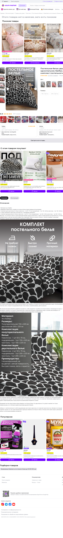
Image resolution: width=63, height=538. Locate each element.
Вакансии (4, 482)
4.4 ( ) (53, 75)
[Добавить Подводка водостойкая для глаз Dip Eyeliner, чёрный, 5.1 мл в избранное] (44, 420)
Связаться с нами (36, 480)
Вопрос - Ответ (36, 482)
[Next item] (2, 102)
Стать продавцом (47, 1)
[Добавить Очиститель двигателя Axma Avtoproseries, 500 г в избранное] (21, 420)
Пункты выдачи (15, 1)
